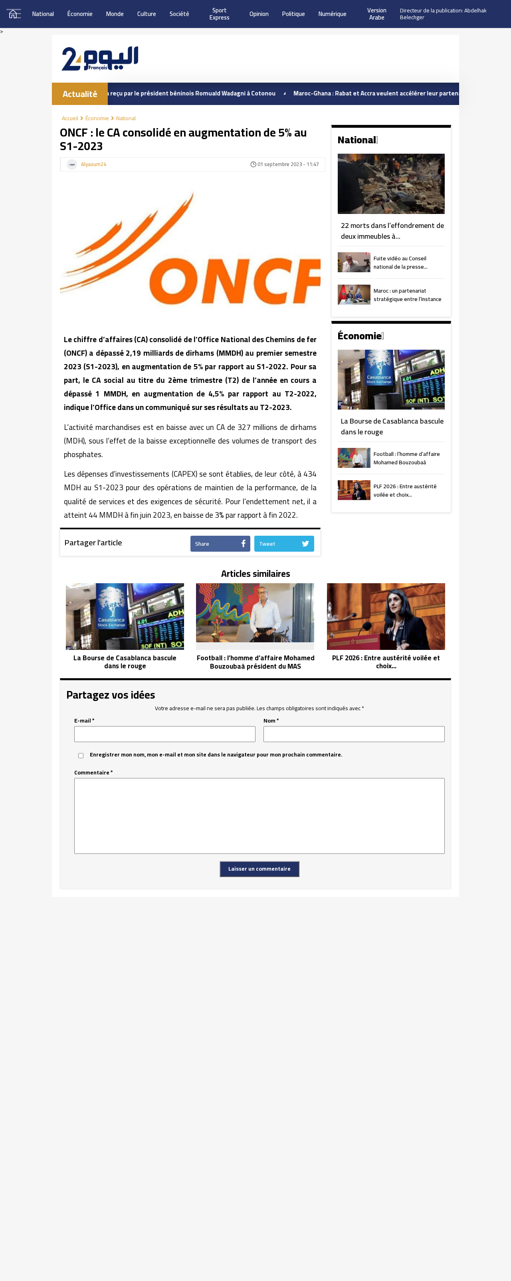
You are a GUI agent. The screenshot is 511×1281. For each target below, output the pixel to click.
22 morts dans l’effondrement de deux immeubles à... (392, 231)
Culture (146, 14)
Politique (293, 14)
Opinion (259, 14)
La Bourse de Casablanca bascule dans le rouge (392, 427)
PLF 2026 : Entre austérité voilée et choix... (405, 491)
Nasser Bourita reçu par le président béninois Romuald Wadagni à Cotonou (142, 93)
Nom (271, 720)
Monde (115, 14)
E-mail (84, 720)
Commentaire (93, 772)
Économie (80, 14)
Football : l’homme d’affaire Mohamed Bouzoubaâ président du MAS (407, 458)
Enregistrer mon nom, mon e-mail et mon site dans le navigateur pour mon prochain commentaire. (216, 754)
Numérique (333, 14)
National (43, 14)
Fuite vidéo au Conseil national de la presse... (401, 263)
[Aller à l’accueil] (100, 58)
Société (179, 14)
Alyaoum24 (93, 164)
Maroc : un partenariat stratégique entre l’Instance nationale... (408, 295)
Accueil (70, 118)
